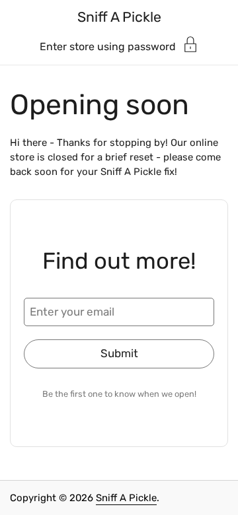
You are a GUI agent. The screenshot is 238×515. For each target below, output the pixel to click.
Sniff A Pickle (119, 17)
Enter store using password (108, 46)
